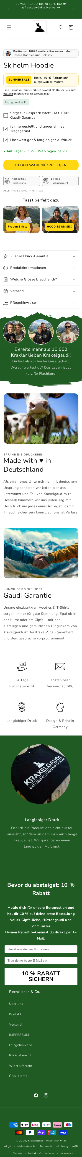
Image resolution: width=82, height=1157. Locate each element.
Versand (8, 94)
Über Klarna (18, 1076)
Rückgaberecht (20, 1055)
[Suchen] (61, 27)
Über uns (16, 1004)
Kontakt (15, 1014)
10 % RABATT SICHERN (41, 976)
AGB (75, 1146)
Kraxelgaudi (35, 1140)
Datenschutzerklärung (54, 1146)
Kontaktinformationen (41, 1153)
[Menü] (9, 27)
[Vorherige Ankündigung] (8, 9)
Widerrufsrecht (20, 1066)
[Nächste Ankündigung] (74, 9)
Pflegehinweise (21, 1045)
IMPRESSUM (19, 1035)
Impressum (66, 1153)
